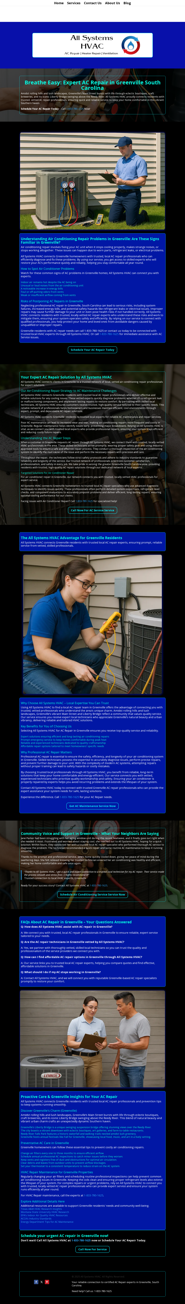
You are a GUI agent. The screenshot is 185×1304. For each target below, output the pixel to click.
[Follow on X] (41, 1282)
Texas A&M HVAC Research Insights (41, 1208)
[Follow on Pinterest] (47, 1282)
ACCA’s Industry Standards (36, 1218)
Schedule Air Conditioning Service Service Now (92, 894)
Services (73, 3)
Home (59, 3)
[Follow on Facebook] (36, 1282)
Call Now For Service (92, 1249)
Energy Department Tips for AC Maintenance (47, 1221)
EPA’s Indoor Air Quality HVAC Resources (44, 1215)
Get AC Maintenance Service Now (92, 806)
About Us (112, 3)
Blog (127, 3)
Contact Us (93, 3)
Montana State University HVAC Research (45, 1212)
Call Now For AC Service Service (92, 510)
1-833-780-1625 (75, 108)
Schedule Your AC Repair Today (92, 350)
